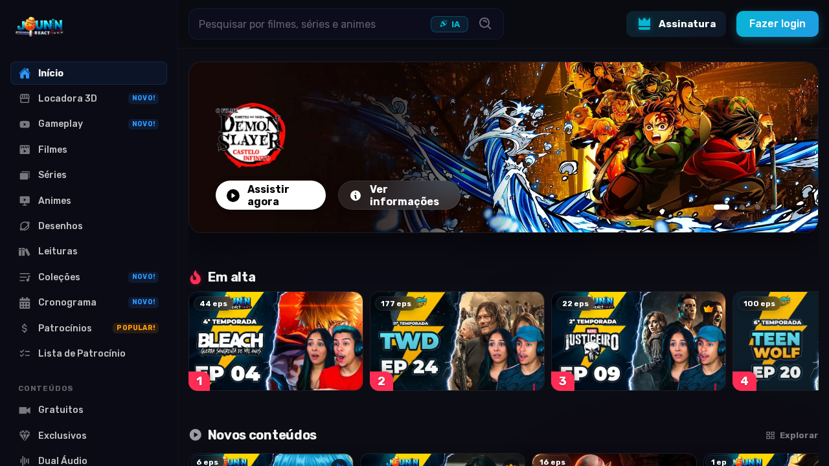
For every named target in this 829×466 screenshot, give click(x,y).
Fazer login (777, 23)
